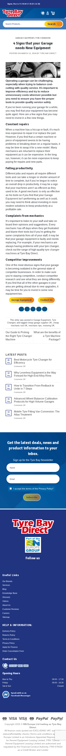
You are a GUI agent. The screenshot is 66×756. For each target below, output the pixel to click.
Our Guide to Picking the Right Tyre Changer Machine (19, 336)
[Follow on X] (50, 4)
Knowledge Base (9, 593)
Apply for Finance (10, 647)
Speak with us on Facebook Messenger (20, 694)
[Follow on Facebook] (43, 4)
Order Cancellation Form (13, 651)
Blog (4, 589)
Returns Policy (8, 635)
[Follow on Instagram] (46, 4)
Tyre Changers (42, 38)
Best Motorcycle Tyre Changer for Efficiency (33, 361)
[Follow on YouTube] (57, 4)
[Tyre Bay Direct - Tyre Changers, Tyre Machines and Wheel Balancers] (12, 13)
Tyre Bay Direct (48, 53)
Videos (5, 601)
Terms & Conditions (10, 639)
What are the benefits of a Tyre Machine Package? (47, 336)
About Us (6, 605)
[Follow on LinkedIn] (53, 4)
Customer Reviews (10, 609)
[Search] (53, 23)
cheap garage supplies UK (40, 322)
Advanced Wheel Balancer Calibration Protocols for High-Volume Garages (36, 400)
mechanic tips (35, 325)
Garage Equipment (24, 38)
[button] (61, 13)
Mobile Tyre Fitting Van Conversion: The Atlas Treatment (37, 413)
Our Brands (7, 581)
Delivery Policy (8, 631)
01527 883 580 (18, 665)
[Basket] (53, 13)
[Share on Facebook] (21, 309)
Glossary (6, 597)
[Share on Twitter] (27, 309)
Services (6, 585)
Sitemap (6, 617)
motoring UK (48, 325)
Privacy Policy (46, 488)
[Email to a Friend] (33, 309)
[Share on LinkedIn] (44, 309)
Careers (5, 613)
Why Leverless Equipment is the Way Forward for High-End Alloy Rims (35, 374)
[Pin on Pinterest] (38, 309)
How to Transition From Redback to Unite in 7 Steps (34, 387)
